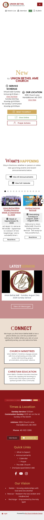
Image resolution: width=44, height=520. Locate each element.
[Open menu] (39, 4)
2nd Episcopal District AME (23, 468)
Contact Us (31, 438)
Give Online (23, 117)
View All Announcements (23, 177)
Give (30, 11)
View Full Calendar (22, 183)
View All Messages (22, 306)
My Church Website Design (34, 513)
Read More (11, 240)
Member (23, 11)
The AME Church (23, 464)
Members (13, 438)
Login (5, 514)
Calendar (23, 458)
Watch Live (11, 11)
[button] (42, 201)
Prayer (23, 461)
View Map (32, 100)
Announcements (23, 455)
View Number (11, 96)
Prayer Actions (23, 123)
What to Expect (23, 112)
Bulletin (39, 11)
